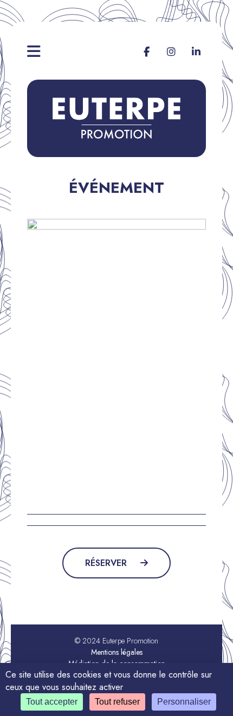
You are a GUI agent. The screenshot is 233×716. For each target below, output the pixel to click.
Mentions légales (117, 652)
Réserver (107, 563)
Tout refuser (117, 701)
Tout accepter (51, 701)
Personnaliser (184, 701)
